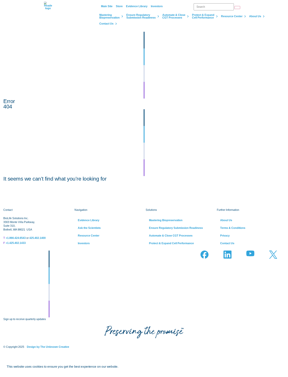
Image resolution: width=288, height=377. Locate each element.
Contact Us (227, 243)
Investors (84, 243)
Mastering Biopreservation (165, 220)
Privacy (225, 235)
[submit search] (237, 7)
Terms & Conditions (232, 228)
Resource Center (88, 235)
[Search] (214, 6)
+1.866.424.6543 (16, 238)
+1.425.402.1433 (16, 243)
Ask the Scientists (89, 228)
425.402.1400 (37, 238)
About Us (226, 220)
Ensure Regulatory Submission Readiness (176, 228)
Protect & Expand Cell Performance (171, 243)
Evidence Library (88, 220)
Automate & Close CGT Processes (170, 235)
